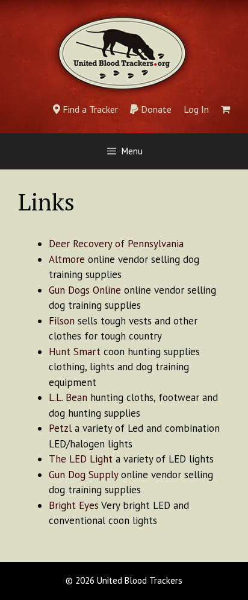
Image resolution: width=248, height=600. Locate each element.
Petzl (60, 428)
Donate (155, 109)
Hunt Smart (75, 351)
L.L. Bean (68, 397)
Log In (196, 109)
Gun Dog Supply (83, 474)
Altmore (67, 259)
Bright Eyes (74, 505)
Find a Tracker (89, 109)
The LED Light (81, 459)
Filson (62, 320)
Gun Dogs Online (85, 290)
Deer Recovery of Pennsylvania (116, 243)
